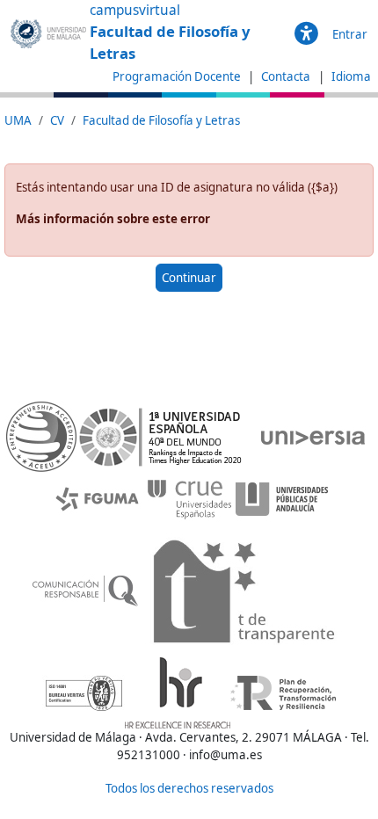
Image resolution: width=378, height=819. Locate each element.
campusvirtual (135, 10)
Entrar (349, 34)
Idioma (351, 76)
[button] (306, 34)
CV (57, 120)
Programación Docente (177, 76)
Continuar (189, 278)
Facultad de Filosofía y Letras (161, 120)
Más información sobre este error (113, 219)
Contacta (287, 76)
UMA (18, 120)
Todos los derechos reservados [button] (189, 788)
